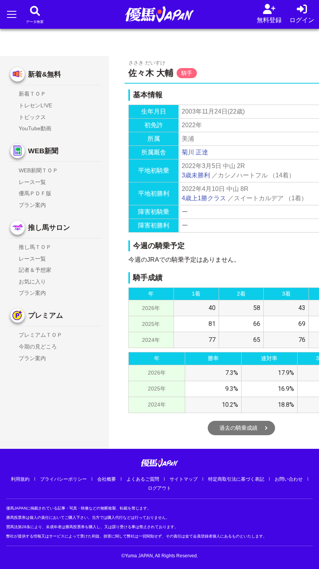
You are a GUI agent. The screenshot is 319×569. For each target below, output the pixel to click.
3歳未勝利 (196, 175)
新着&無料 (44, 74)
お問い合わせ (289, 479)
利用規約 (20, 479)
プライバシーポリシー (63, 479)
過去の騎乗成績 (238, 428)
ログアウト (159, 488)
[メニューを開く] (11, 14)
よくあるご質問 (142, 479)
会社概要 (106, 479)
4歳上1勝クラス (204, 198)
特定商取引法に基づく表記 (236, 479)
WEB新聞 (43, 151)
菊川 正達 (195, 152)
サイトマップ (184, 479)
